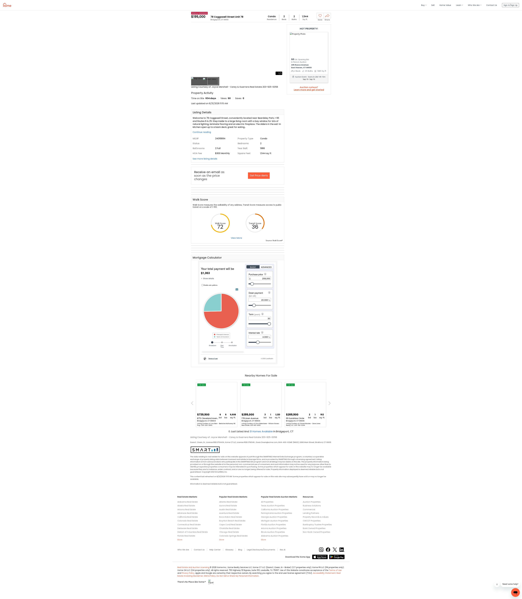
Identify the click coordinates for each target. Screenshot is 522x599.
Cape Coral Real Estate (230, 524)
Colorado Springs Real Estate (233, 535)
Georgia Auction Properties (274, 517)
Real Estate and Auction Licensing (193, 567)
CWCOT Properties (312, 520)
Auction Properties (312, 502)
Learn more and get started (309, 90)
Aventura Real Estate (229, 513)
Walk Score (200, 199)
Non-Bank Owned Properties (316, 532)
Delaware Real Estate (187, 528)
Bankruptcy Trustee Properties (317, 524)
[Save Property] (320, 15)
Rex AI (282, 550)
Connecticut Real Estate (189, 524)
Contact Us (199, 550)
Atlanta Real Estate (228, 502)
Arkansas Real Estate (187, 513)
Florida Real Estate (186, 535)
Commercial (309, 509)
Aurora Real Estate (228, 505)
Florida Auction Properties (273, 524)
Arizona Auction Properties (273, 528)
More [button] (179, 540)
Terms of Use (335, 570)
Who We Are (183, 550)
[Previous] (193, 403)
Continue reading (202, 132)
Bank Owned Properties (314, 528)
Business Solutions (312, 505)
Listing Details (202, 112)
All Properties (267, 502)
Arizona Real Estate (186, 509)
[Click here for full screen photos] (280, 28)
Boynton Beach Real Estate (232, 520)
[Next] (328, 403)
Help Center (215, 550)
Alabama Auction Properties (274, 535)
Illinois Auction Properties (273, 532)
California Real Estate (187, 517)
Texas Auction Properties (273, 505)
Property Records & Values (316, 517)
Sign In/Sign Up (511, 5)
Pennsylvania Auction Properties (276, 513)
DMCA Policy (210, 576)
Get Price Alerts (259, 175)
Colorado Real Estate (187, 520)
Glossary (229, 550)
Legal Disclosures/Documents (261, 550)
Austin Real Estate (227, 509)
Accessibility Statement (324, 573)
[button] (423, 5)
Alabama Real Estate (187, 502)
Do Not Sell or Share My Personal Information (238, 576)
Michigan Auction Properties (274, 520)
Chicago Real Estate (229, 532)
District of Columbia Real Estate (192, 532)
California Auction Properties (274, 509)
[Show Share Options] (327, 15)
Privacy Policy (188, 573)
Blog (240, 550)
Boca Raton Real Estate (230, 517)
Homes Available (261, 431)
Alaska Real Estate (186, 505)
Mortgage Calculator (207, 257)
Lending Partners (311, 513)
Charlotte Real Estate (229, 528)
